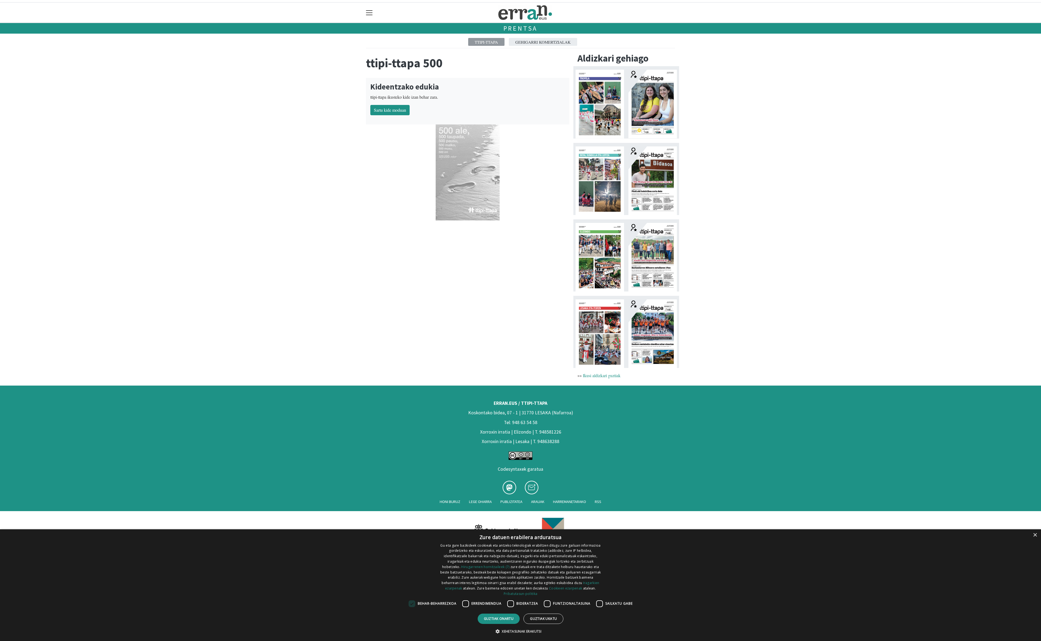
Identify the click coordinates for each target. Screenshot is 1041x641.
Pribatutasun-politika (520, 593)
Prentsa (520, 28)
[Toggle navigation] (369, 12)
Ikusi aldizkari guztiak (602, 375)
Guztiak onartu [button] (499, 618)
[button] (520, 631)
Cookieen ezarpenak (565, 588)
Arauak (537, 501)
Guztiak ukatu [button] (543, 618)
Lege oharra (480, 501)
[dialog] (520, 585)
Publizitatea (511, 501)
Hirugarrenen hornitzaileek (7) (485, 567)
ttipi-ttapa (486, 42)
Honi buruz (450, 501)
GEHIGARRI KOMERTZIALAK (543, 42)
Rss (598, 501)
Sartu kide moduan (390, 110)
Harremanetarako (569, 501)
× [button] (1035, 535)
